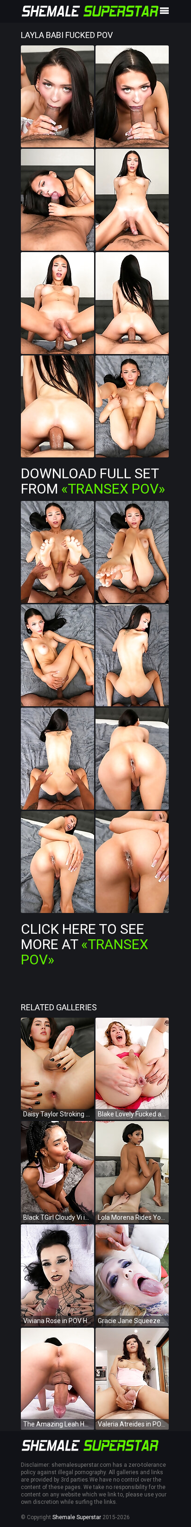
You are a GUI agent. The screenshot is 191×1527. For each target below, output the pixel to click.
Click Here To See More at (84, 944)
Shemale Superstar (76, 1517)
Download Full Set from (93, 481)
